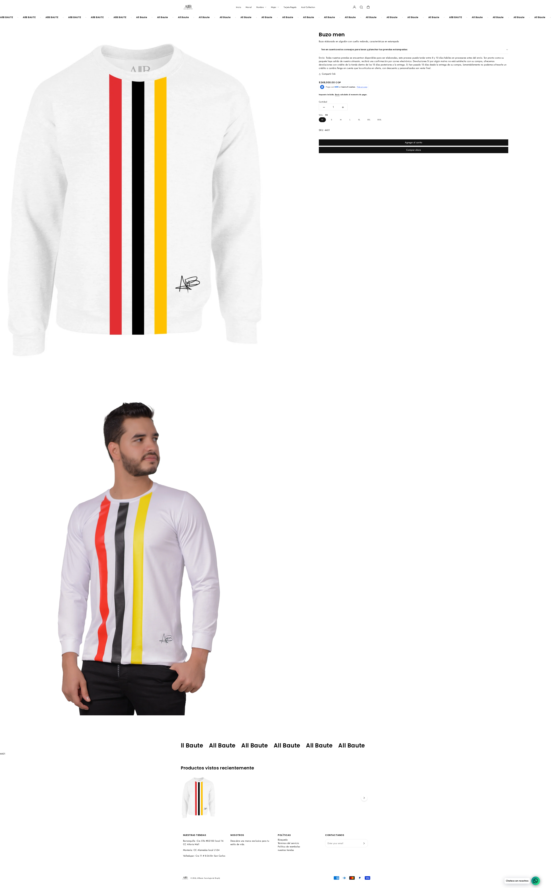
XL (359, 119)
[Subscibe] (364, 843)
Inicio (238, 7)
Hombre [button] (260, 7)
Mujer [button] (273, 7)
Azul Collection (308, 7)
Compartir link (328, 73)
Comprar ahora (413, 150)
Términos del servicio (288, 843)
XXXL (379, 119)
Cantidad (323, 101)
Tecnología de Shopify (212, 878)
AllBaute (200, 878)
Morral (249, 7)
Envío (337, 94)
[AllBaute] (188, 7)
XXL (368, 119)
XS (322, 119)
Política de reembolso (289, 846)
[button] (361, 7)
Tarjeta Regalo (290, 7)
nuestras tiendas (286, 850)
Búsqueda (283, 839)
